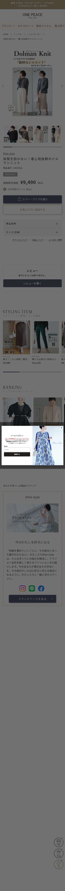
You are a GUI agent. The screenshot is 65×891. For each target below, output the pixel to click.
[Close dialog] (61, 427)
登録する (17, 454)
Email (5, 446)
